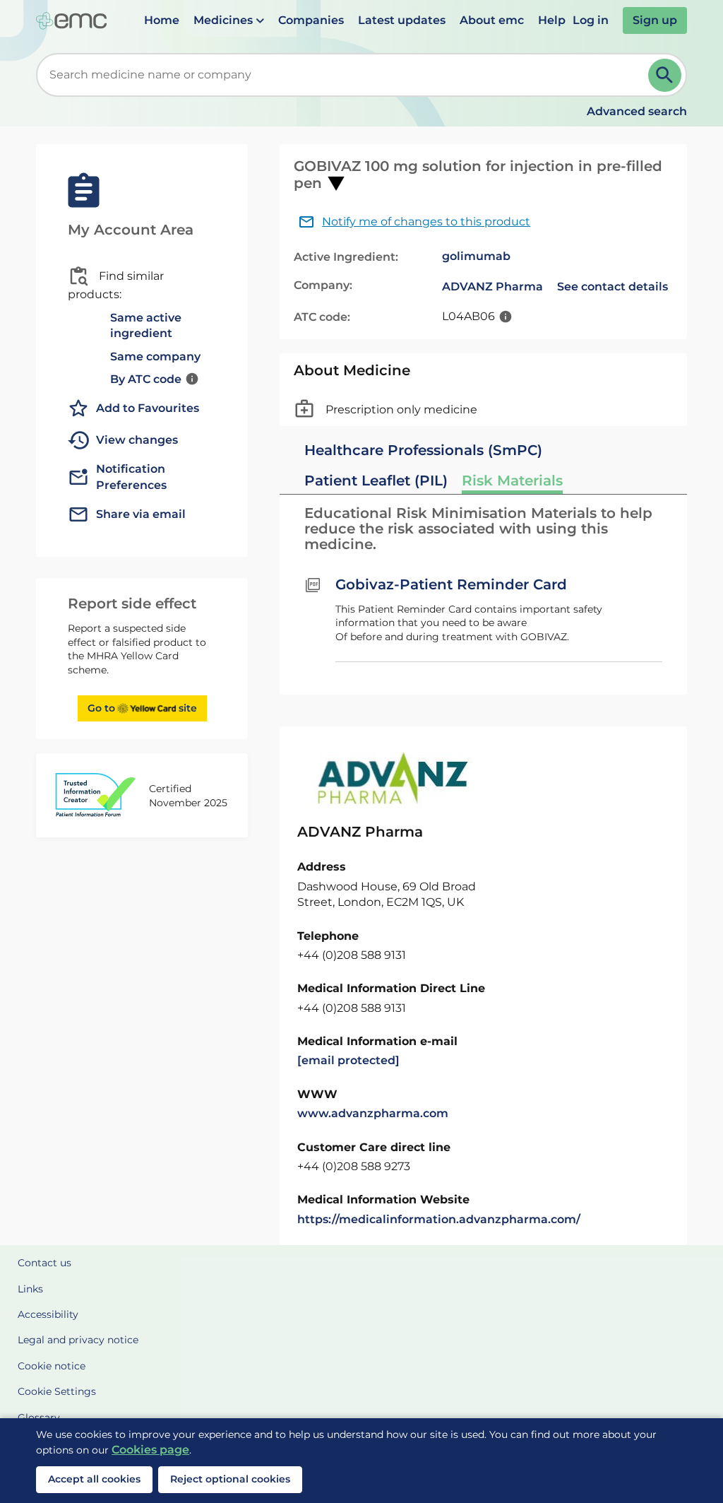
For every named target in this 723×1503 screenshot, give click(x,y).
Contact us (44, 1262)
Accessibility (48, 1314)
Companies (311, 20)
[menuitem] (161, 20)
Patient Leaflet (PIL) (376, 480)
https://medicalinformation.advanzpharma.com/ (438, 1219)
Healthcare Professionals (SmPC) (423, 450)
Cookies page (150, 1449)
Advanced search (637, 111)
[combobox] (345, 74)
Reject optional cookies (230, 1479)
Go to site (142, 708)
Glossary (39, 1417)
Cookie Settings (57, 1391)
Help (552, 20)
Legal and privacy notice (78, 1339)
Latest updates (402, 20)
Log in (591, 20)
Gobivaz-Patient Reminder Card (451, 584)
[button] (228, 20)
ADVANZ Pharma (492, 286)
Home (161, 20)
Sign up (655, 20)
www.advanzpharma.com (372, 1113)
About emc (492, 20)
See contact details (612, 286)
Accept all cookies (94, 1479)
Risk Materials (512, 480)
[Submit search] (664, 75)
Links (30, 1289)
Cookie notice (51, 1366)
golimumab (476, 256)
